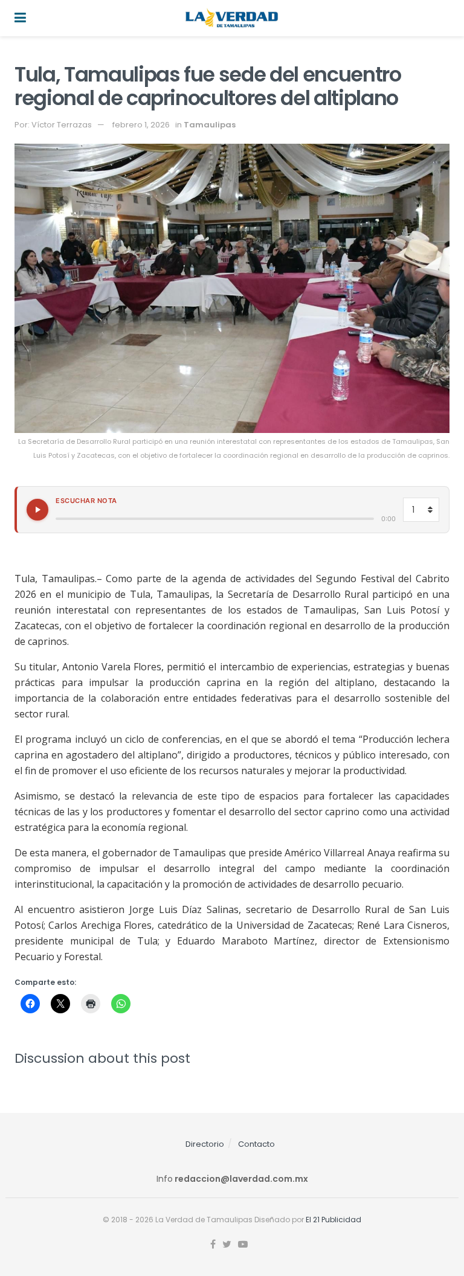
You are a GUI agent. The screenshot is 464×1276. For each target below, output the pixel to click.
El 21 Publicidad (333, 1219)
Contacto (256, 1144)
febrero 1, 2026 (141, 124)
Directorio (204, 1144)
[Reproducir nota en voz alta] (37, 510)
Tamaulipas (210, 124)
